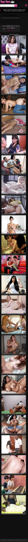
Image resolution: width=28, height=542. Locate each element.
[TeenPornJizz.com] (7, 2)
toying (12, 30)
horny (16, 28)
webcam (8, 30)
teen (6, 28)
